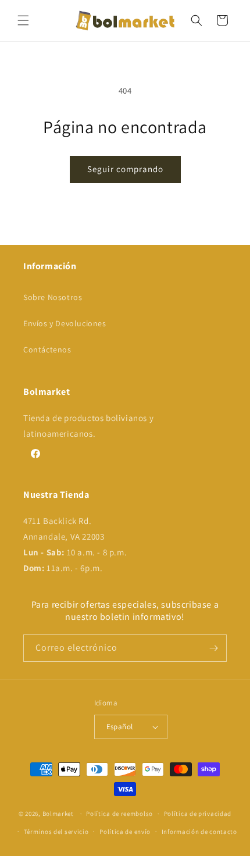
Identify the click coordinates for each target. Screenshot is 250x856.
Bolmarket (58, 813)
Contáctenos (47, 349)
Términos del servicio (56, 832)
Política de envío (125, 832)
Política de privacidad (197, 813)
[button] (23, 20)
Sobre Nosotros (52, 297)
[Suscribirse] (213, 648)
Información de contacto (199, 832)
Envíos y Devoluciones (64, 323)
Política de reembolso (119, 813)
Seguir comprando (125, 168)
